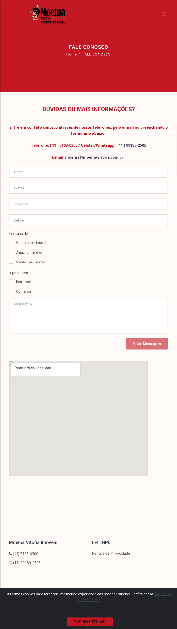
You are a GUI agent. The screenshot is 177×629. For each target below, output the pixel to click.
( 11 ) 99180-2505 (131, 145)
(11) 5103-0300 (25, 553)
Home (71, 54)
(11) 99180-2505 (26, 562)
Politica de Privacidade (111, 553)
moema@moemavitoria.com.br (94, 157)
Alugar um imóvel (29, 252)
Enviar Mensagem (147, 344)
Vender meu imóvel (30, 262)
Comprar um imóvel (31, 243)
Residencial (24, 282)
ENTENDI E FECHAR (90, 622)
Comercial (24, 291)
